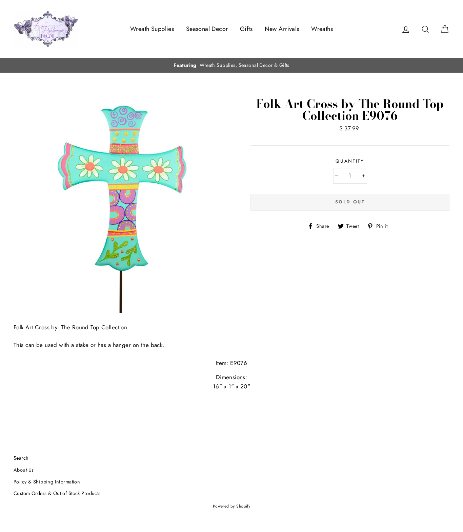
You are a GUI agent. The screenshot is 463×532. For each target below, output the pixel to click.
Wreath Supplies (152, 28)
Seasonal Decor (207, 28)
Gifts (246, 28)
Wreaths (322, 28)
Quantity (350, 161)
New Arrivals (282, 28)
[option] (231, 65)
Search (21, 458)
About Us (24, 469)
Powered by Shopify (231, 506)
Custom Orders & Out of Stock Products (57, 493)
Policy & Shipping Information (47, 481)
